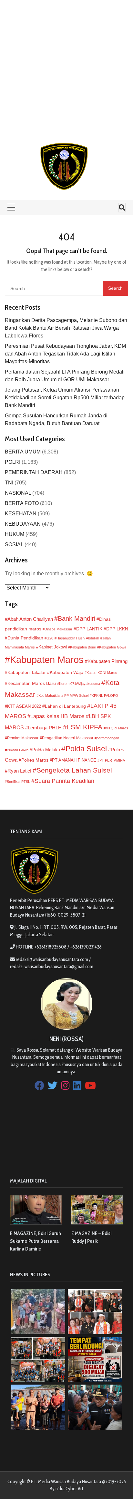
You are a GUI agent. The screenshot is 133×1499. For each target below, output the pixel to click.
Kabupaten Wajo (66, 672)
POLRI (12, 462)
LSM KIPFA (84, 727)
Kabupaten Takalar (26, 672)
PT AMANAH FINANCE (74, 760)
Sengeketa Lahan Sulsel (74, 770)
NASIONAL (18, 493)
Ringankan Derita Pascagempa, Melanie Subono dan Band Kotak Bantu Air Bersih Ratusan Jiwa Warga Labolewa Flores (66, 327)
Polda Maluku (46, 749)
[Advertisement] (66, 66)
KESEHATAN (20, 513)
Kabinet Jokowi (52, 647)
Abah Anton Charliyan (30, 619)
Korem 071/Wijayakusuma (79, 684)
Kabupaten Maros (47, 659)
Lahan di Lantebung (65, 706)
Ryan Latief (19, 771)
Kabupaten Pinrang (107, 661)
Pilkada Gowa (17, 750)
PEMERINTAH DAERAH (34, 472)
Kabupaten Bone (83, 647)
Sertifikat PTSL (18, 782)
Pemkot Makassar (22, 738)
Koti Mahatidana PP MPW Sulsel (63, 695)
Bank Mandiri (76, 618)
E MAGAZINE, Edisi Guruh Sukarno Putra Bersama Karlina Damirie (35, 1241)
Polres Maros (34, 760)
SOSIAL (14, 544)
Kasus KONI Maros (102, 673)
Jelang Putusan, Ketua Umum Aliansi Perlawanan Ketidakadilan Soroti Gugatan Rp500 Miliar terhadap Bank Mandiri (65, 397)
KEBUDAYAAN (23, 524)
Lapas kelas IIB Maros (57, 716)
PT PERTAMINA (112, 760)
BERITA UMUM (23, 451)
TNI (9, 482)
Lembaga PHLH (45, 727)
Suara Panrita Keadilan (64, 781)
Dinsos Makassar (58, 629)
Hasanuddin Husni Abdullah (77, 638)
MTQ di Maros (117, 728)
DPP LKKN (117, 628)
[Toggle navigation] (122, 207)
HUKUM (14, 534)
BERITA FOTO (22, 503)
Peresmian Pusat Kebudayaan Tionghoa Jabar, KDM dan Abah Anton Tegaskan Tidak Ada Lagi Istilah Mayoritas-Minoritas (65, 353)
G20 (49, 638)
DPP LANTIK (89, 628)
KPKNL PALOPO (105, 695)
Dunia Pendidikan (25, 638)
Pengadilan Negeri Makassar (67, 738)
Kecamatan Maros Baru (31, 683)
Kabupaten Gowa (112, 647)
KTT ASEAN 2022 (24, 706)
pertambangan (108, 738)
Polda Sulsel (86, 749)
